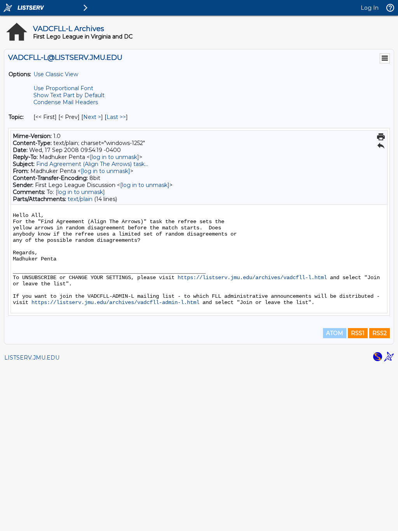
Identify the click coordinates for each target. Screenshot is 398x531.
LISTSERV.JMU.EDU (31, 357)
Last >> (116, 117)
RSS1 (358, 333)
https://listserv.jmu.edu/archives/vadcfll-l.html (252, 277)
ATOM (334, 333)
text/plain (80, 199)
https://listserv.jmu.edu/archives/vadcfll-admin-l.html (115, 302)
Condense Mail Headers (65, 102)
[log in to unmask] (114, 157)
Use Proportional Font (63, 88)
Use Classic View (55, 74)
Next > (92, 117)
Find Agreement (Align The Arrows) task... (92, 164)
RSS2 (379, 333)
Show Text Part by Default (69, 95)
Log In (370, 7)
